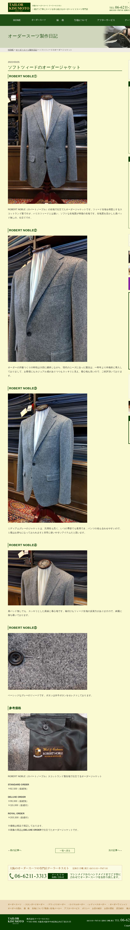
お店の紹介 (97, 908)
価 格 (26, 908)
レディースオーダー (97, 904)
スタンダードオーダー (35, 904)
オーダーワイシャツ (118, 904)
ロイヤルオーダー (77, 904)
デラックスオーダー (57, 904)
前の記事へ (15, 850)
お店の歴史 (109, 908)
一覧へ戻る (65, 850)
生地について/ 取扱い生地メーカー (47, 908)
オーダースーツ (14, 904)
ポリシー (86, 908)
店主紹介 (120, 908)
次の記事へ (114, 850)
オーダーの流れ (14, 908)
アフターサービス (72, 908)
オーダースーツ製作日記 (26, 50)
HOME (11, 50)
